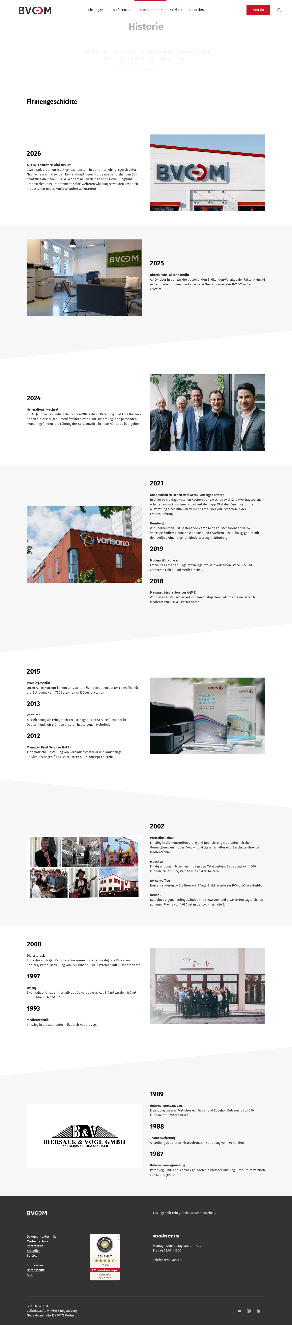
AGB (30, 1275)
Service (32, 1255)
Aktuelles (196, 10)
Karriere (176, 10)
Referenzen (122, 10)
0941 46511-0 (173, 1260)
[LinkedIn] (258, 1311)
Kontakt (258, 10)
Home (123, 69)
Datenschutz (35, 1270)
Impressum (35, 1265)
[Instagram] (249, 1311)
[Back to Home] (35, 10)
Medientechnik (37, 1241)
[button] (279, 10)
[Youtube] (239, 1311)
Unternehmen (144, 69)
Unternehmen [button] (148, 10)
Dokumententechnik (41, 1236)
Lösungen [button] (95, 10)
